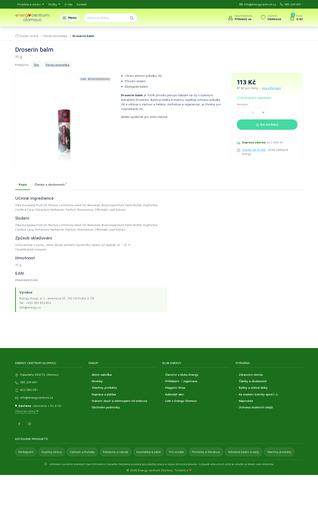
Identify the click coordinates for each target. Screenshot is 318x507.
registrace (190, 381)
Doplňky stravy (52, 452)
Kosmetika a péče (149, 452)
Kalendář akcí (174, 394)
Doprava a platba (104, 394)
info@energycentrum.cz (260, 4)
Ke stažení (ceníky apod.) (257, 394)
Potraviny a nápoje (115, 452)
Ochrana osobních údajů (256, 407)
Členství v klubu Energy (181, 374)
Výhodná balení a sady (243, 452)
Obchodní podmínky (106, 407)
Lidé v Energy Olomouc (181, 401)
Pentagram (25, 452)
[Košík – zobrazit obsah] (296, 18)
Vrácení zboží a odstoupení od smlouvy (119, 401)
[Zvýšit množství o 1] (263, 112)
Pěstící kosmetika (55, 36)
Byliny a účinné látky (253, 387)
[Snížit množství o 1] (241, 112)
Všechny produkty (104, 387)
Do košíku (269, 124)
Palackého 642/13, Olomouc (39, 374)
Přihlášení (172, 381)
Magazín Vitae (175, 387)
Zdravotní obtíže (251, 374)
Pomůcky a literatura (206, 452)
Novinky (97, 381)
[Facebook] (19, 424)
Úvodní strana (28, 36)
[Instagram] (29, 424)
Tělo (36, 64)
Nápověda (246, 401)
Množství (242, 104)
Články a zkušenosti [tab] (51, 184)
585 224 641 (292, 4)
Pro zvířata (176, 452)
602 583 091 (29, 389)
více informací (271, 88)
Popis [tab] (23, 184)
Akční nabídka (102, 374)
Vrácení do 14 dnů (254, 149)
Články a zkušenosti (253, 381)
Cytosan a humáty (82, 452)
